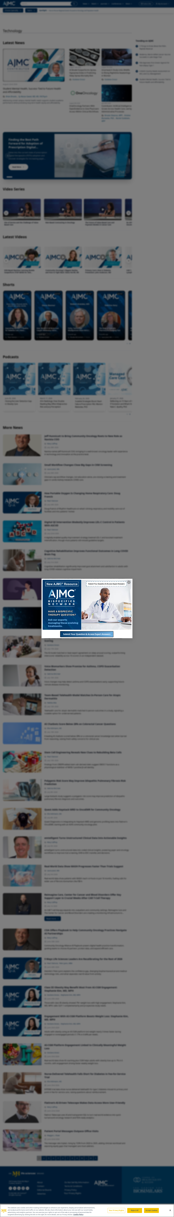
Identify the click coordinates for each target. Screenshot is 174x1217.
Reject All (134, 1210)
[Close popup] (129, 582)
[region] (87, 1210)
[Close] (170, 1210)
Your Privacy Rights (116, 1210)
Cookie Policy (78, 1214)
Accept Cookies (151, 1210)
